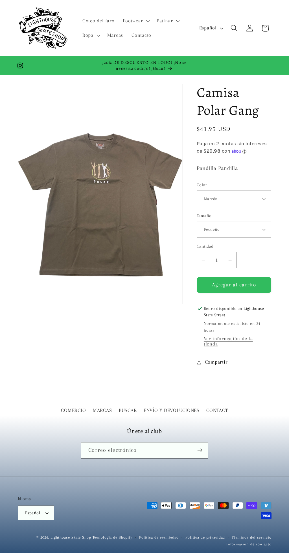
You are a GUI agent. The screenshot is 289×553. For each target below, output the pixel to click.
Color (202, 184)
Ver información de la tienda (228, 341)
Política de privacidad (205, 537)
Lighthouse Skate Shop (71, 537)
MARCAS (102, 410)
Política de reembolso (159, 537)
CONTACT (217, 410)
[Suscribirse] (200, 450)
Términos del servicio (251, 537)
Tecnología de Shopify (112, 537)
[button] (135, 21)
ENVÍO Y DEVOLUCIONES (172, 410)
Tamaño (204, 215)
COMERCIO (73, 410)
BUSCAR (128, 410)
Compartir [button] (216, 362)
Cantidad (205, 246)
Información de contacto (248, 544)
